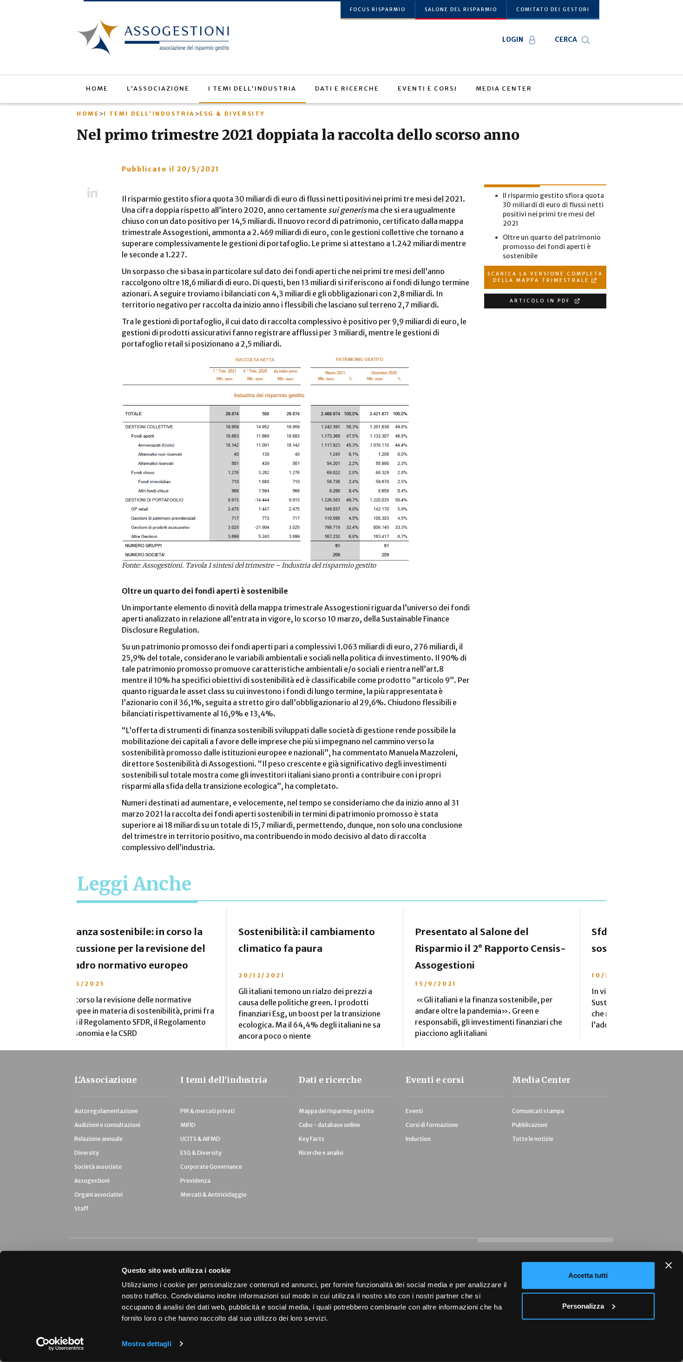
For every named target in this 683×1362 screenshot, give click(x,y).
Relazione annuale (98, 1138)
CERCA (566, 39)
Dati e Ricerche (347, 88)
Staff (81, 1208)
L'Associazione (158, 88)
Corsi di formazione (432, 1124)
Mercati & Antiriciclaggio (213, 1194)
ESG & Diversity (232, 113)
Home (97, 88)
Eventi (414, 1110)
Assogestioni (92, 1180)
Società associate (98, 1166)
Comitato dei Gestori (553, 10)
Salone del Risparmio (461, 10)
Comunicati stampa (538, 1110)
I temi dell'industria (252, 88)
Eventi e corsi (435, 1079)
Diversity (86, 1152)
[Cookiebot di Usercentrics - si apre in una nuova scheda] (60, 1344)
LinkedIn (92, 193)
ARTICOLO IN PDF (541, 301)
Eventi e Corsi (427, 88)
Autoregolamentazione (106, 1110)
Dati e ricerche (330, 1079)
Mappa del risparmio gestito (336, 1110)
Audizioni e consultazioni (107, 1124)
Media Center (504, 88)
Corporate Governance (211, 1166)
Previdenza (195, 1180)
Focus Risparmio (378, 10)
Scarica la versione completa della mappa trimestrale (545, 277)
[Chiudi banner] (668, 1265)
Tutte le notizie (532, 1138)
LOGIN (512, 39)
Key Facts (311, 1138)
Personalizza (583, 1306)
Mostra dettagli (146, 1344)
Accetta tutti (588, 1275)
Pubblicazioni (529, 1124)
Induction (418, 1138)
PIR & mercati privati (207, 1110)
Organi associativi (98, 1194)
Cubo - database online (329, 1124)
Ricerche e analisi (321, 1152)
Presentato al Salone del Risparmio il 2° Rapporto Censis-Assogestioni (340, 948)
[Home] (156, 37)
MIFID (188, 1124)
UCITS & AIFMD (200, 1138)
